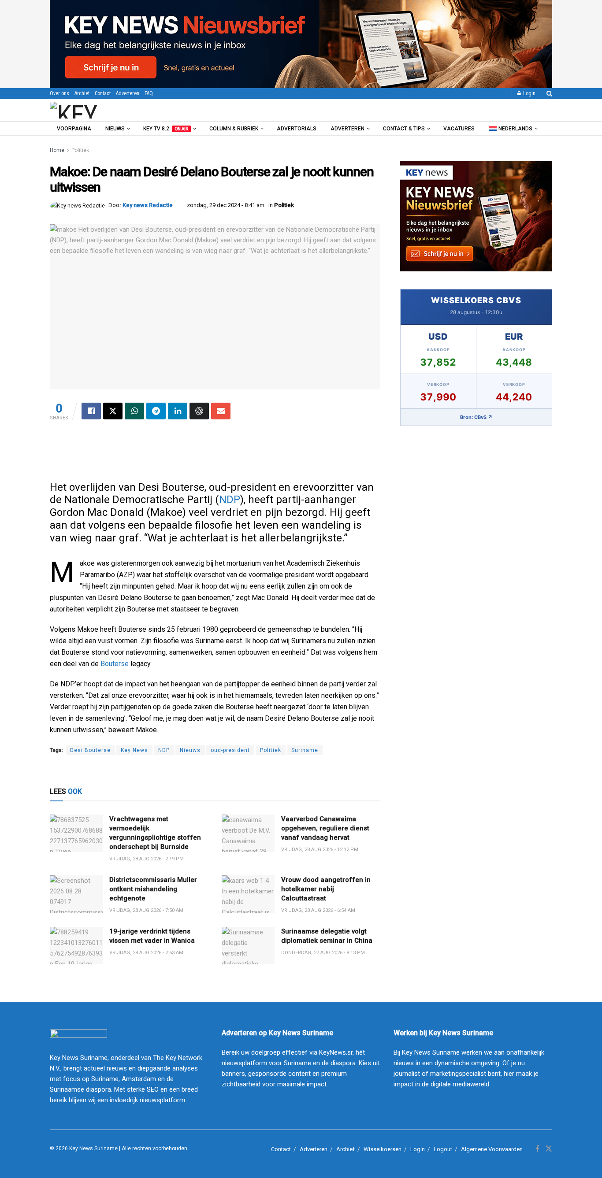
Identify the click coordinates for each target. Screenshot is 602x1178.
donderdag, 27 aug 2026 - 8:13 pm (323, 953)
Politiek (80, 150)
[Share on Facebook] (91, 411)
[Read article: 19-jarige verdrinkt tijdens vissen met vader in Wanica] (76, 946)
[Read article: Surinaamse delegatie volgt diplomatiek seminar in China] (248, 946)
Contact (103, 93)
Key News (134, 750)
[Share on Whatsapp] (134, 411)
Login (528, 93)
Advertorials (296, 129)
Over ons (59, 93)
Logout (443, 1149)
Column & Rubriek (233, 129)
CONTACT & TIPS (404, 129)
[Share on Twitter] (113, 411)
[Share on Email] (220, 411)
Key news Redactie (148, 205)
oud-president (230, 750)
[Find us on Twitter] (548, 1149)
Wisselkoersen (382, 1149)
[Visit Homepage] (98, 110)
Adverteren (127, 93)
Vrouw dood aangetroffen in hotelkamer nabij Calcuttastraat (326, 889)
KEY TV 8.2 (165, 129)
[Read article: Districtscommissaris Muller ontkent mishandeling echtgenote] (76, 894)
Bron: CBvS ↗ (476, 417)
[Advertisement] (215, 454)
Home (57, 150)
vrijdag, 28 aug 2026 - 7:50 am (146, 910)
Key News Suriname (93, 1148)
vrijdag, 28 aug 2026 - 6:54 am (318, 910)
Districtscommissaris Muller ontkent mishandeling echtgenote (153, 889)
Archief (81, 93)
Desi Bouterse (90, 750)
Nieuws (115, 129)
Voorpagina (74, 129)
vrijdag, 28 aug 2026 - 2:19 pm (146, 859)
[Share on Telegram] (156, 411)
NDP (229, 499)
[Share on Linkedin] (177, 411)
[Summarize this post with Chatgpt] (199, 411)
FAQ (149, 93)
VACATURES (459, 129)
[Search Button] (549, 93)
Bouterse (114, 663)
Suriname (304, 750)
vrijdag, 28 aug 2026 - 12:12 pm (319, 849)
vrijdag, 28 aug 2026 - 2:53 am (146, 953)
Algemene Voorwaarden (492, 1149)
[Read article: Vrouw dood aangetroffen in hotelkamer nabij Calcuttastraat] (248, 894)
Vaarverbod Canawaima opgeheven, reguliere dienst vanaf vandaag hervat (325, 828)
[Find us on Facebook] (537, 1149)
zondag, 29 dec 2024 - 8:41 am (225, 205)
